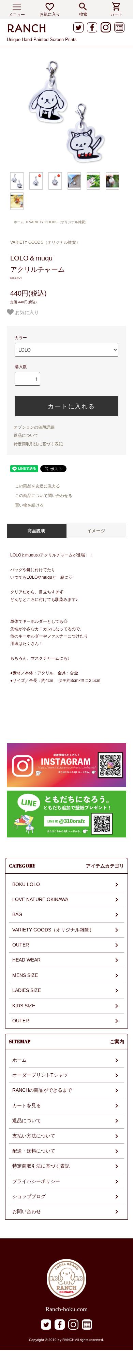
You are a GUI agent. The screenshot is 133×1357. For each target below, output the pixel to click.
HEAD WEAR (26, 960)
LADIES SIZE (26, 990)
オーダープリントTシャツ (40, 1075)
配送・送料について (33, 1151)
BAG (17, 914)
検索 (83, 14)
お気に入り (50, 14)
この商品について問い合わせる (43, 495)
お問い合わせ (26, 1211)
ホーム (19, 222)
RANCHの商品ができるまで (42, 1090)
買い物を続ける (29, 505)
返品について (26, 435)
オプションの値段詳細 (34, 427)
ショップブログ (29, 1196)
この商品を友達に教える (37, 486)
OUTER (20, 945)
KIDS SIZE (23, 1005)
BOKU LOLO (26, 884)
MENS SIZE (25, 975)
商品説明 (37, 530)
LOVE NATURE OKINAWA (40, 899)
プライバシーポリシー (36, 1181)
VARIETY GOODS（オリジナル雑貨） (58, 222)
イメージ (96, 530)
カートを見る (26, 1105)
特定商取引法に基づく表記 (38, 444)
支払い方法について (33, 1136)
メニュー (17, 14)
